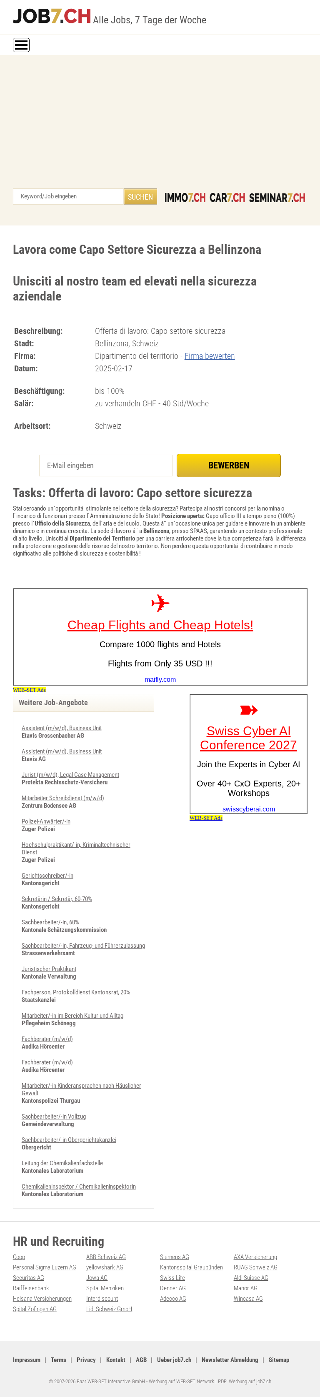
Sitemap (279, 1360)
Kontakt (115, 1360)
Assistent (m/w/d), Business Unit (62, 728)
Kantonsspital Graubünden (191, 1267)
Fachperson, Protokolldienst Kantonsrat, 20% (76, 992)
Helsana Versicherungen (42, 1298)
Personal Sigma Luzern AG (44, 1267)
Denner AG (173, 1288)
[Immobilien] (185, 197)
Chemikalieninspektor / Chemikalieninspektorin (79, 1186)
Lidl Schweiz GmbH (109, 1309)
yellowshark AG (104, 1267)
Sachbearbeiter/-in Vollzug (54, 1116)
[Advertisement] (160, 126)
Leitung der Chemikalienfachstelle (62, 1163)
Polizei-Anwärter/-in (46, 821)
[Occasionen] (227, 197)
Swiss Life (172, 1278)
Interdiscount (102, 1298)
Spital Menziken (105, 1288)
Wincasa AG (248, 1298)
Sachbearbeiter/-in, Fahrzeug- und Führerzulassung (83, 945)
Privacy (86, 1360)
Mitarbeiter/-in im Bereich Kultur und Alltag (72, 1015)
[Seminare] (277, 197)
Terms (58, 1360)
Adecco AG (173, 1298)
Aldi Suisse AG (251, 1278)
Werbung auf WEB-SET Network (181, 1381)
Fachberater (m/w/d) (47, 1039)
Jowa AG (97, 1278)
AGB (141, 1360)
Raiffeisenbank (31, 1288)
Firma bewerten (210, 356)
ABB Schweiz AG (106, 1257)
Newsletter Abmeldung (230, 1360)
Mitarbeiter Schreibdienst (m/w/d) (63, 798)
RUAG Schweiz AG (256, 1267)
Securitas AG (28, 1278)
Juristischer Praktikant (49, 969)
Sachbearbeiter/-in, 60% (50, 922)
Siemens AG (174, 1257)
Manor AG (246, 1288)
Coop (19, 1257)
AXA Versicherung (255, 1257)
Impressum (26, 1360)
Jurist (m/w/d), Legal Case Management (70, 775)
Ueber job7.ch (174, 1360)
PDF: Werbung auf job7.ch (244, 1381)
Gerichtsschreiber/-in (47, 875)
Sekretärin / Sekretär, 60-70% (57, 899)
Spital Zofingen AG (35, 1309)
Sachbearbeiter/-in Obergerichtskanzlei (69, 1140)
